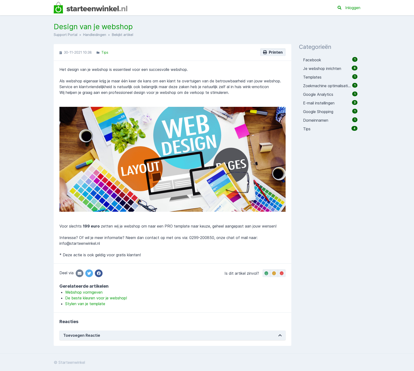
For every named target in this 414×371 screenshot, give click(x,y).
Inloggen (352, 7)
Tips (104, 52)
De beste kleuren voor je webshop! (96, 298)
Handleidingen (94, 35)
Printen (275, 52)
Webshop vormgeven (84, 292)
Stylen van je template (85, 303)
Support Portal (65, 35)
